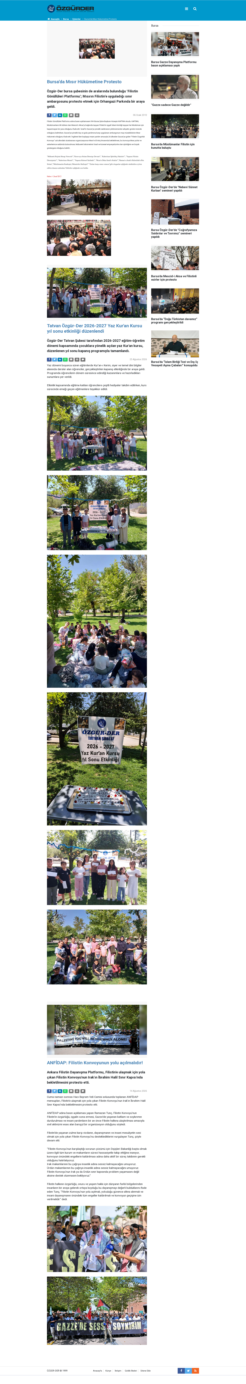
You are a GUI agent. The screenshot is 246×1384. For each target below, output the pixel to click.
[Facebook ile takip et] (181, 1371)
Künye (108, 1371)
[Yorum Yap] (83, 359)
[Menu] (186, 9)
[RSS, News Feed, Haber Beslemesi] (195, 1371)
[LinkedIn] (60, 115)
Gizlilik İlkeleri (131, 1371)
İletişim (118, 1371)
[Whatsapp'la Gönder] (65, 115)
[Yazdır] (77, 115)
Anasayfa (97, 1371)
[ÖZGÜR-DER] (71, 8)
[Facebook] (49, 115)
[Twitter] (54, 115)
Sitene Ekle (146, 1371)
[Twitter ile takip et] (188, 1371)
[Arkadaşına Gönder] (71, 115)
